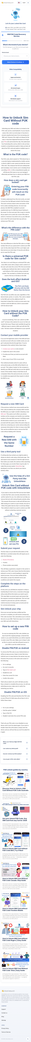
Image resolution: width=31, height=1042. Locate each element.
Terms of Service (6, 1032)
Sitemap (4, 1020)
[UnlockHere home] (7, 2)
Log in (24, 2)
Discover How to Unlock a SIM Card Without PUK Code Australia (15, 789)
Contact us (4, 1013)
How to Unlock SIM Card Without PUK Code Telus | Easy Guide (15, 969)
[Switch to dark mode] (27, 1039)
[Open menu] (28, 2)
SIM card (3, 414)
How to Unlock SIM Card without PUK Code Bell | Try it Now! (14, 849)
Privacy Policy (5, 1028)
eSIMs (9, 170)
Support (4, 1009)
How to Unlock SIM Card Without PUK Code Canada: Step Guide (15, 879)
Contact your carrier (8, 349)
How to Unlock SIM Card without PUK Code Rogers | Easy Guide (14, 939)
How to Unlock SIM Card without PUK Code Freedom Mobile (14, 909)
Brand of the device (8, 559)
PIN (5, 141)
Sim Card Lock (11, 670)
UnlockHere (18, 466)
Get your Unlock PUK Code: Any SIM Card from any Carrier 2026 (14, 819)
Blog (3, 1016)
